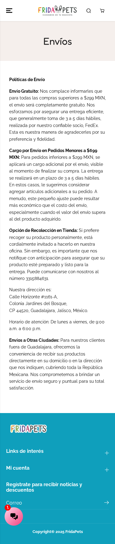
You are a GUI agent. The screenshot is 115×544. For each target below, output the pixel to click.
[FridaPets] (57, 11)
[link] (57, 428)
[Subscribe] (106, 504)
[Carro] (102, 10)
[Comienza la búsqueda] (88, 10)
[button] (9, 10)
